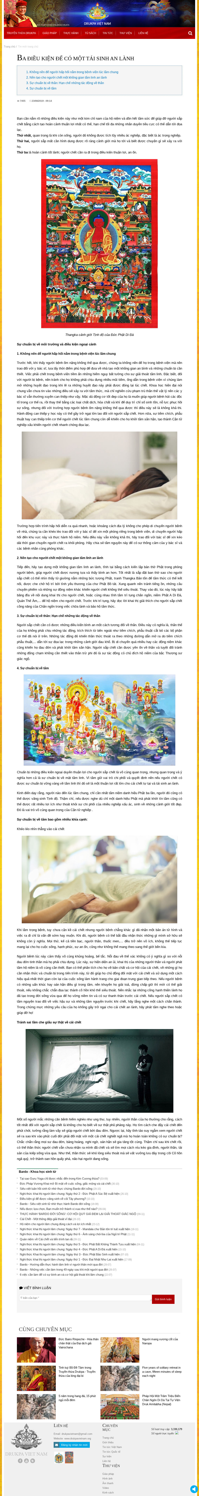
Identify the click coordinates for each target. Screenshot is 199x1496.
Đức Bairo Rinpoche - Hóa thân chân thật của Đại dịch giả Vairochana (79, 1343)
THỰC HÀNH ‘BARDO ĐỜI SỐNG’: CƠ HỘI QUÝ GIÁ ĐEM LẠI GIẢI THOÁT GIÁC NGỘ (78, 1214)
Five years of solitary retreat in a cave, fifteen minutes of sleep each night (162, 1371)
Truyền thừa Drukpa (21, 33)
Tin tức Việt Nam (112, 1447)
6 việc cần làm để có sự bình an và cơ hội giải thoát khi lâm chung (62, 1274)
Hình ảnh (107, 1478)
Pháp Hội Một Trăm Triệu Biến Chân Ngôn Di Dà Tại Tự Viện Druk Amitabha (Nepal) (161, 1400)
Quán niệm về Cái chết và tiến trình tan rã (46, 1239)
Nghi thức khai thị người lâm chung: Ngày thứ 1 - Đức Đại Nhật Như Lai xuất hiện (71, 1259)
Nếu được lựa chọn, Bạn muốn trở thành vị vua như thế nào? (58, 1208)
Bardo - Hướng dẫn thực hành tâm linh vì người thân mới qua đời (61, 1264)
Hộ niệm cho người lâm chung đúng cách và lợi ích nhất (55, 1224)
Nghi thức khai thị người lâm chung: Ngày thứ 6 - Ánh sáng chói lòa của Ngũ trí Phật (73, 1234)
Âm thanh (107, 1483)
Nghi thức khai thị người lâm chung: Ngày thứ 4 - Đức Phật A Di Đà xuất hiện (68, 1249)
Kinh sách (108, 1492)
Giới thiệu (107, 1442)
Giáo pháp (50, 33)
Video (105, 1487)
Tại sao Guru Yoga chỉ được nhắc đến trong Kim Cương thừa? (59, 1178)
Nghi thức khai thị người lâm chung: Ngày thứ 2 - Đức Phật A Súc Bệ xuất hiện (70, 1193)
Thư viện (126, 33)
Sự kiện (106, 1456)
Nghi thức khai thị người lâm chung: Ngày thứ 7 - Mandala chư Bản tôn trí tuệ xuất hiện (75, 1229)
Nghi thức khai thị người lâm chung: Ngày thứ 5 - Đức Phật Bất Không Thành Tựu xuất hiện (78, 1244)
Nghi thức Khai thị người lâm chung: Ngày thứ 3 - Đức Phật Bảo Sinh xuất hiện (70, 1254)
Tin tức (108, 33)
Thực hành (70, 33)
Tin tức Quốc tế (111, 1451)
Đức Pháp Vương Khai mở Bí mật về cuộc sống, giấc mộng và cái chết (65, 1183)
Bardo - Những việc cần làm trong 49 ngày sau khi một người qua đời (64, 1269)
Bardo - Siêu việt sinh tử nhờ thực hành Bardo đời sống (55, 1203)
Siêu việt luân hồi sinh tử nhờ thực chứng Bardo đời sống (56, 1188)
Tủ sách (90, 33)
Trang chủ (9, 46)
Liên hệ (143, 33)
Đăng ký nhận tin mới (73, 1444)
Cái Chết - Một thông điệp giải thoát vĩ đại (46, 1219)
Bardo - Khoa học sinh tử (37, 1171)
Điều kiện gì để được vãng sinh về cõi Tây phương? (53, 1198)
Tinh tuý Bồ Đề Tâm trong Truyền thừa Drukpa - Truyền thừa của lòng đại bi (77, 1371)
